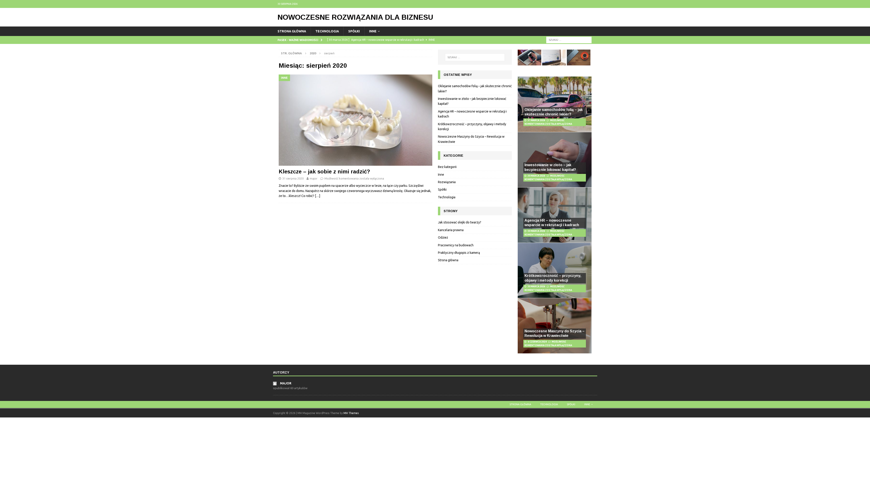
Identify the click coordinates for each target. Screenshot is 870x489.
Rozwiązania (447, 182)
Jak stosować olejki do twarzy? (459, 222)
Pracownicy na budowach (456, 245)
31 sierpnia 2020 (293, 178)
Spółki (354, 31)
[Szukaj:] (569, 40)
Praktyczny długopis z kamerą (459, 252)
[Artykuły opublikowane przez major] (275, 383)
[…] (317, 196)
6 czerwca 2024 (537, 341)
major (313, 178)
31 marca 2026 (536, 120)
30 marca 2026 (536, 176)
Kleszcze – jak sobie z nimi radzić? (324, 171)
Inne (373, 31)
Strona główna (292, 31)
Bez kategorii (447, 167)
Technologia (327, 31)
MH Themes (351, 413)
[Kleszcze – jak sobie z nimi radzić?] (355, 120)
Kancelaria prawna (451, 230)
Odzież (443, 237)
